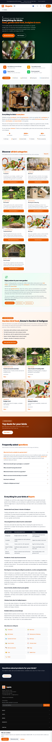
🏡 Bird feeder (24, 77)
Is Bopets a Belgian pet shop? (12, 483)
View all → (46, 153)
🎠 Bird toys (5, 138)
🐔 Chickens (31, 138)
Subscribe (46, 705)
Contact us (7, 676)
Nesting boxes (29, 302)
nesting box (44, 117)
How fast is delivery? (9, 479)
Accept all (5, 739)
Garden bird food (9, 302)
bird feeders (9, 121)
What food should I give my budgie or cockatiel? (16, 463)
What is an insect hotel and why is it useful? (15, 475)
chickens (13, 128)
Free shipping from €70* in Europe (14, 1)
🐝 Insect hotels (22, 138)
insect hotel (14, 286)
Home (3, 9)
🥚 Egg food (14, 138)
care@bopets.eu (14, 694)
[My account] (40, 6)
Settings (22, 739)
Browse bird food (8, 35)
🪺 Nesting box (33, 77)
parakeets (13, 117)
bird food (37, 119)
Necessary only (14, 739)
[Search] (37, 6)
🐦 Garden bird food (44, 77)
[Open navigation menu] (14, 6)
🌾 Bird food (15, 77)
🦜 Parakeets (6, 77)
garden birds (25, 117)
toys (43, 119)
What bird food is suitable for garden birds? (15, 452)
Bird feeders (21, 35)
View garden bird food (10, 342)
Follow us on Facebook (7, 697)
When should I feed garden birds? (13, 467)
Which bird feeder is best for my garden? (15, 471)
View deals (7, 432)
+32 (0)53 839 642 (6, 694)
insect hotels (18, 121)
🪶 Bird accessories (41, 138)
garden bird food (15, 288)
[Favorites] (44, 6)
